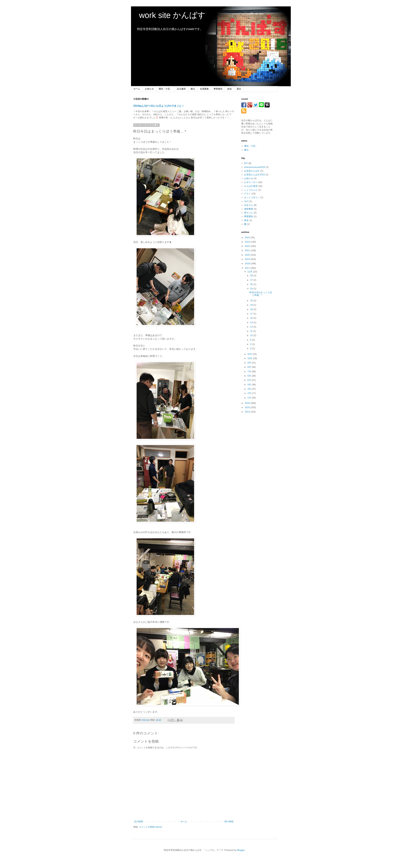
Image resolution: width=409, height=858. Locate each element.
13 (251, 322)
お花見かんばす (252, 171)
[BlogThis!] (172, 720)
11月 (250, 354)
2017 (248, 268)
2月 (249, 393)
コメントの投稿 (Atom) (150, 827)
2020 (248, 255)
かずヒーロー (251, 182)
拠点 (193, 89)
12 (251, 326)
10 (251, 335)
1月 (249, 397)
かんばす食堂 (251, 186)
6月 (249, 375)
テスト (247, 193)
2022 (248, 246)
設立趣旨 (181, 89)
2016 (248, 403)
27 (251, 280)
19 (251, 305)
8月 (249, 367)
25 (251, 284)
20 (251, 300)
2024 (248, 237)
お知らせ (149, 89)
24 (251, 288)
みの (246, 201)
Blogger (241, 850)
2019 (248, 259)
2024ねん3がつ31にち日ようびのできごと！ (158, 105)
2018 (248, 263)
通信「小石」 (165, 89)
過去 (239, 89)
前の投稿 (228, 821)
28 (251, 275)
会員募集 (204, 89)
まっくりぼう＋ (252, 197)
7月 (249, 371)
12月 (250, 271)
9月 (249, 362)
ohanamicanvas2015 (254, 167)
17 (251, 313)
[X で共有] (175, 720)
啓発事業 (248, 209)
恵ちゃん (248, 212)
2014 (248, 411)
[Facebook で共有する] (178, 720)
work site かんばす (168, 15)
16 (251, 318)
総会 (229, 89)
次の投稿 (138, 821)
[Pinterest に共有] (181, 720)
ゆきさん (248, 205)
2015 (248, 407)
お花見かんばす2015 (254, 174)
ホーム (136, 89)
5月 (249, 380)
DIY (246, 163)
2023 (248, 241)
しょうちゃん (251, 190)
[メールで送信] (169, 720)
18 (251, 309)
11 (251, 331)
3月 (249, 389)
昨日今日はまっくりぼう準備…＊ (261, 293)
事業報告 (218, 89)
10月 (250, 358)
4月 (249, 384)
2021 (248, 250)
